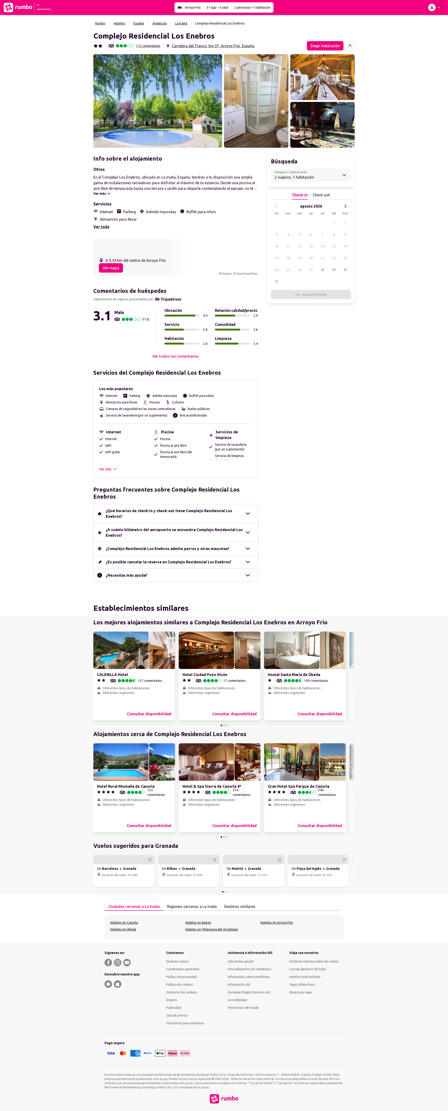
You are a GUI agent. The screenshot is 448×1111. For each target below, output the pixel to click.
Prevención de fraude (243, 1008)
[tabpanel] (224, 926)
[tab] (134, 907)
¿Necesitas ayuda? (241, 961)
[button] (157, 101)
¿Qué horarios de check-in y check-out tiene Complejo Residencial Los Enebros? (169, 513)
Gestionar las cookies (181, 992)
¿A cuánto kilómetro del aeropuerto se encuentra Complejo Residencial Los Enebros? (174, 532)
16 (345, 246)
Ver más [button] (105, 469)
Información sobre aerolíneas (249, 977)
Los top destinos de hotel (307, 969)
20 (311, 258)
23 (345, 258)
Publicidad (173, 1008)
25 (288, 270)
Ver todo (101, 227)
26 (299, 270)
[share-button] (350, 45)
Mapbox (227, 273)
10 (277, 246)
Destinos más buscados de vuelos (314, 961)
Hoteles (119, 23)
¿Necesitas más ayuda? (126, 575)
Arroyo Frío (193, 7)
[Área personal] (435, 7)
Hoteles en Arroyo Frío (276, 922)
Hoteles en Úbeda (123, 929)
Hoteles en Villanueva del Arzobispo (211, 929)
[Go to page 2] (224, 725)
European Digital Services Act (249, 992)
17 (277, 258)
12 (299, 246)
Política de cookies (179, 984)
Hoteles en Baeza (198, 922)
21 (322, 258)
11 (288, 246)
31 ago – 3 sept (217, 7)
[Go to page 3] (226, 725)
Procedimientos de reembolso (249, 969)
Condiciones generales (183, 969)
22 (334, 258)
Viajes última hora (302, 984)
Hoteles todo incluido (304, 977)
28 (322, 270)
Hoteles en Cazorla (124, 922)
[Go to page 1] (221, 725)
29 (334, 270)
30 (345, 270)
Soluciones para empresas (185, 1023)
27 (311, 270)
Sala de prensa (176, 1015)
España (138, 23)
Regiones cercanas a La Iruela (192, 906)
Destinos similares (239, 906)
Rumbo (100, 23)
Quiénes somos (177, 961)
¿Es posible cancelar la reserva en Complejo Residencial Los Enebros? (168, 562)
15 (334, 246)
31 (277, 281)
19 (299, 258)
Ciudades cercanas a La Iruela (134, 906)
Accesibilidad (237, 1000)
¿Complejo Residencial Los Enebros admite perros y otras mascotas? (167, 549)
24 (277, 270)
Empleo (171, 1000)
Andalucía (159, 23)
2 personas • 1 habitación (252, 7)
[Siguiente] (345, 206)
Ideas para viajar (300, 992)
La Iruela (181, 23)
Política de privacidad (181, 977)
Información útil (239, 984)
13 (311, 246)
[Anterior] (276, 206)
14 (322, 246)
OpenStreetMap (246, 273)
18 (288, 258)
